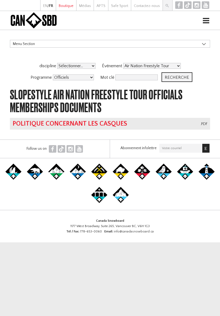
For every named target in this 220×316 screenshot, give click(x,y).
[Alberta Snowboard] (78, 178)
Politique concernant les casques (70, 123)
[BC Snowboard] (56, 178)
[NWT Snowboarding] (35, 178)
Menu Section (24, 44)
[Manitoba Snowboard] (121, 178)
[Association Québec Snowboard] (164, 178)
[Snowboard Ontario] (142, 178)
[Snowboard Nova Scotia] (207, 178)
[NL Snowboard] (121, 202)
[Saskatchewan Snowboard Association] (99, 178)
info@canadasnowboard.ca (134, 231)
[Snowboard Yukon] (13, 178)
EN (45, 6)
